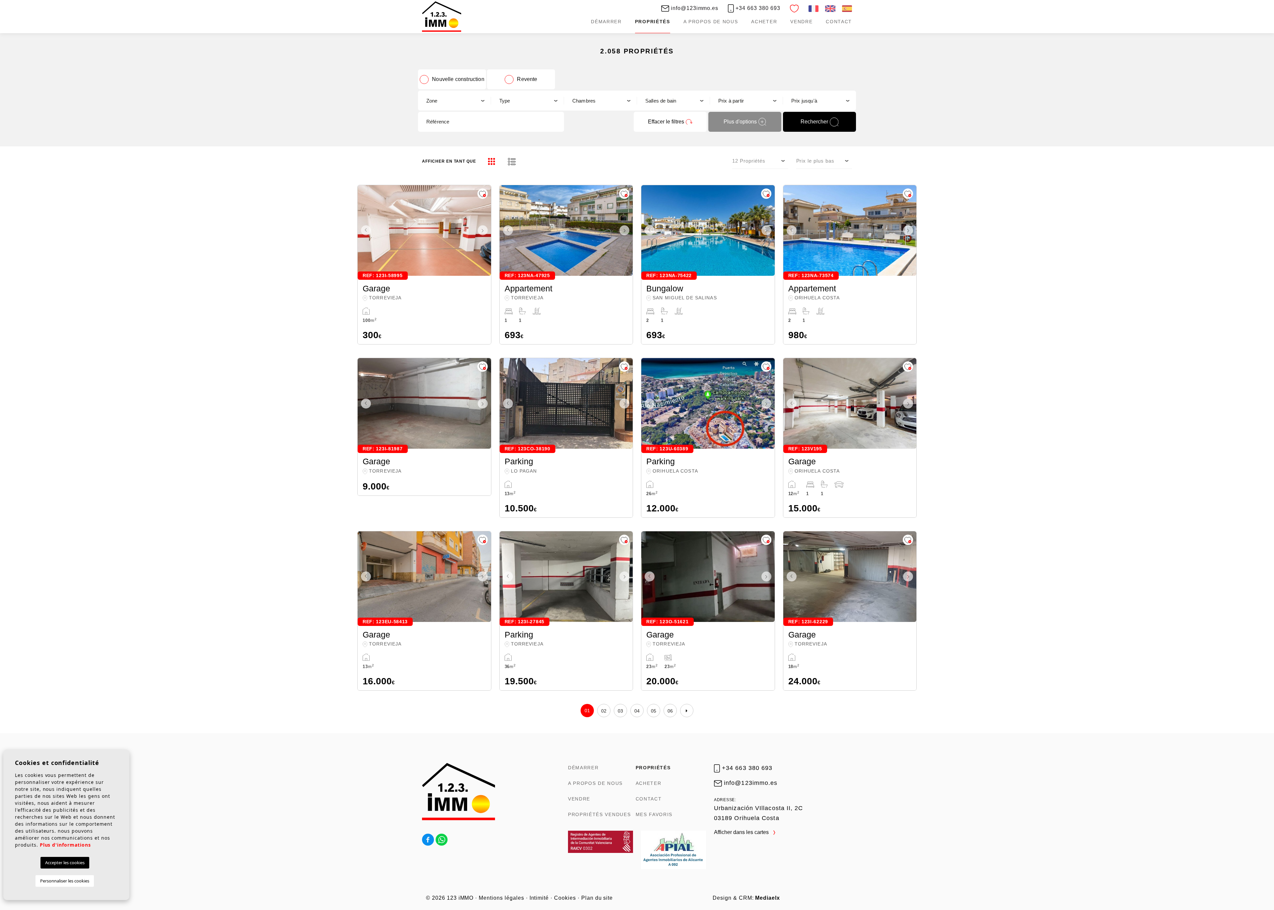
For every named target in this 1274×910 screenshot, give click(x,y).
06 (670, 711)
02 (604, 711)
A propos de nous (710, 21)
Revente (527, 79)
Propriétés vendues (599, 814)
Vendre (801, 21)
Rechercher (814, 121)
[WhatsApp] (442, 839)
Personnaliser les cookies (64, 881)
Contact (839, 21)
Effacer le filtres (666, 121)
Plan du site (597, 898)
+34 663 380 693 (757, 8)
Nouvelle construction (458, 79)
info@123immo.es (693, 8)
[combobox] (454, 101)
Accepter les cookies (65, 863)
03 (620, 711)
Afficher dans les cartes (742, 832)
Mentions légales (501, 898)
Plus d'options (740, 121)
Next (484, 230)
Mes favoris (654, 814)
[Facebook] (428, 839)
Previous (364, 230)
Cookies (565, 898)
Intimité (539, 898)
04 (637, 711)
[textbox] (454, 101)
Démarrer (606, 21)
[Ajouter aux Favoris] (482, 194)
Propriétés (652, 21)
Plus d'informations (65, 845)
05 (654, 711)
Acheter (764, 21)
